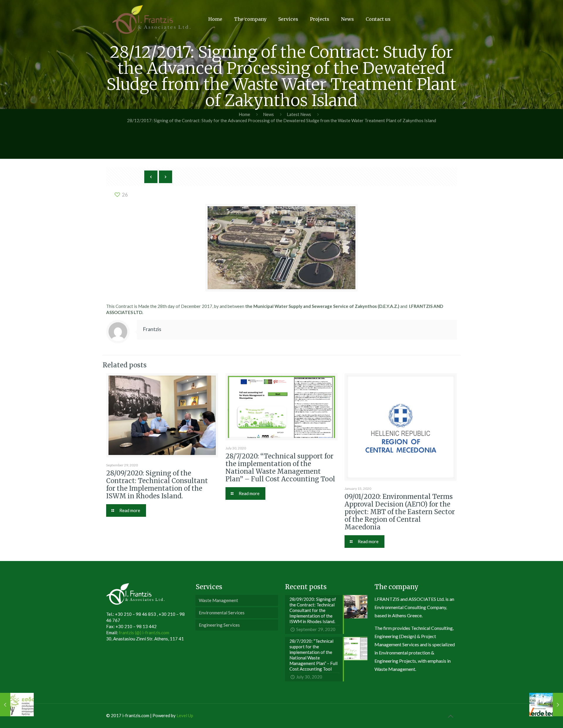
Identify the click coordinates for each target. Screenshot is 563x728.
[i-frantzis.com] (151, 19)
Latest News (299, 114)
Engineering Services (219, 625)
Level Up (185, 715)
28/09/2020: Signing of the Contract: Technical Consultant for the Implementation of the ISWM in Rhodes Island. (157, 484)
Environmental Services (222, 612)
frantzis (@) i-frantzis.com (144, 632)
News (268, 114)
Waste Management (218, 600)
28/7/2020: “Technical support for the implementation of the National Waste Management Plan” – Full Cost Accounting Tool (280, 467)
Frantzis (152, 329)
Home (244, 114)
